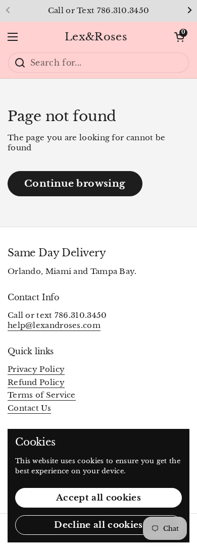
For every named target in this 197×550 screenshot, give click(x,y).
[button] (179, 37)
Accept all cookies (98, 497)
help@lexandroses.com (54, 325)
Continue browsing (75, 183)
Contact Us (29, 408)
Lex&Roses (96, 36)
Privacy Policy (36, 369)
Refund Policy (36, 382)
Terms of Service (42, 395)
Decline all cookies (98, 525)
